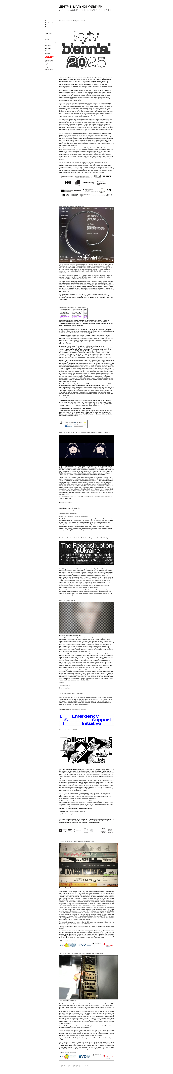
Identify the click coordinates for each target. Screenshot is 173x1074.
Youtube (47, 53)
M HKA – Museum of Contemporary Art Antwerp (80, 105)
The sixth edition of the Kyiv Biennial (72, 21)
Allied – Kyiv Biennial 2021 (68, 730)
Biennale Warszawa (85, 670)
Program (61, 682)
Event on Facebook (64, 688)
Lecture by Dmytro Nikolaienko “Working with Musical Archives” (81, 953)
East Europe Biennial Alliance (91, 774)
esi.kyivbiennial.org (80, 709)
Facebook (48, 45)
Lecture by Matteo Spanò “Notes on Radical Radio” (77, 841)
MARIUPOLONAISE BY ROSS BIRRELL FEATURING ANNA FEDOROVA (84, 432)
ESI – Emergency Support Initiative (71, 693)
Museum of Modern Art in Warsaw (97, 103)
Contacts (47, 27)
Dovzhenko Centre (67, 133)
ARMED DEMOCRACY (67, 600)
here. (70, 503)
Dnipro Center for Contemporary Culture (82, 121)
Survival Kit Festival (107, 776)
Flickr (46, 51)
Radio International (50, 43)
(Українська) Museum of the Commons (72, 307)
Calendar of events (64, 685)
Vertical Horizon (108, 148)
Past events (48, 25)
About (46, 21)
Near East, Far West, (69, 103)
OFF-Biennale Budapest (91, 776)
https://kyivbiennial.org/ (65, 814)
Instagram (48, 48)
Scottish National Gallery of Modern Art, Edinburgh (73, 516)
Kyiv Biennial (49, 23)
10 (74, 1066)
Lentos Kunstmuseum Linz (70, 149)
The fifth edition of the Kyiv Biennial (71, 206)
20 (77, 1066)
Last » (87, 1066)
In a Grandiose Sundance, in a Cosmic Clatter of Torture (84, 135)
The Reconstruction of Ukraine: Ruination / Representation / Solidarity (83, 538)
